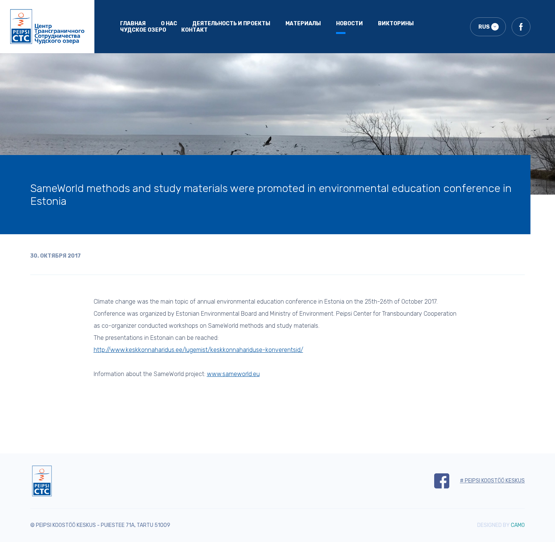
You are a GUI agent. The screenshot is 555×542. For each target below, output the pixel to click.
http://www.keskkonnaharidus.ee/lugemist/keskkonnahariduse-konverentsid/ (198, 349)
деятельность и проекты (231, 23)
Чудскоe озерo (143, 30)
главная (133, 23)
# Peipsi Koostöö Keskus (492, 481)
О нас (169, 23)
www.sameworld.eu (233, 374)
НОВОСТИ (349, 23)
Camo (518, 525)
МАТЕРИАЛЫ (303, 23)
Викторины (396, 23)
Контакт (194, 30)
